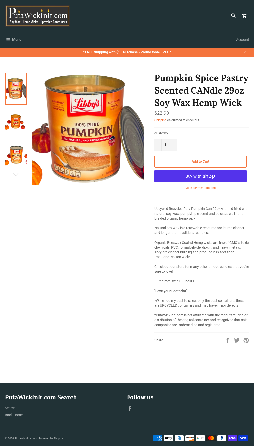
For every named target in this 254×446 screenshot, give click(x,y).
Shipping (160, 120)
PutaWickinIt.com (26, 438)
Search (10, 408)
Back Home (14, 415)
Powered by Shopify (51, 438)
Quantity (161, 133)
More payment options (200, 188)
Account (242, 40)
